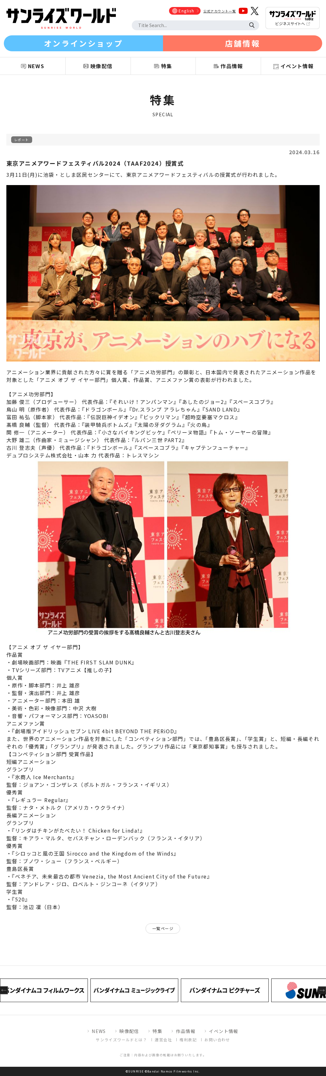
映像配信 (129, 1031)
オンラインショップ (83, 43)
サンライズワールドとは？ (121, 1039)
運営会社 (163, 1039)
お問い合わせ (217, 1039)
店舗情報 (242, 43)
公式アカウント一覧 (219, 11)
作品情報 (185, 1031)
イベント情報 (223, 1031)
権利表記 (188, 1039)
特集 (157, 1031)
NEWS (99, 1031)
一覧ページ (163, 928)
